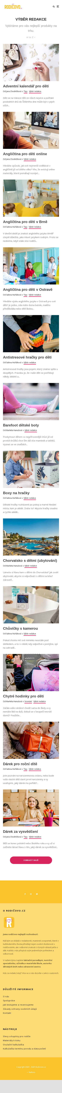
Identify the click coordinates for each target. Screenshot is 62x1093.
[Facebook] (25, 894)
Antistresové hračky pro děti (27, 357)
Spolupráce (9, 1000)
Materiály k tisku (11, 1040)
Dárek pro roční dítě (20, 764)
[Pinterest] (37, 894)
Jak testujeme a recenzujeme (18, 1004)
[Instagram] (31, 894)
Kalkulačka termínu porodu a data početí (24, 1048)
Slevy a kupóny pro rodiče (17, 1036)
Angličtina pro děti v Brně (25, 222)
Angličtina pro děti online (25, 154)
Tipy (25, 91)
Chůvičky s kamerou (20, 628)
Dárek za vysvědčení (20, 831)
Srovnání (28, 701)
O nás (6, 996)
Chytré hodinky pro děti (23, 696)
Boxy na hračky (16, 493)
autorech (54, 973)
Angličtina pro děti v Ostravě (27, 289)
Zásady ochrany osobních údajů (20, 1009)
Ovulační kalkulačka (13, 1044)
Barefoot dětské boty (21, 425)
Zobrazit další (31, 860)
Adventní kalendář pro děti (26, 86)
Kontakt (7, 1013)
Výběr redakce (35, 91)
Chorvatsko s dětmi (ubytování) (30, 560)
